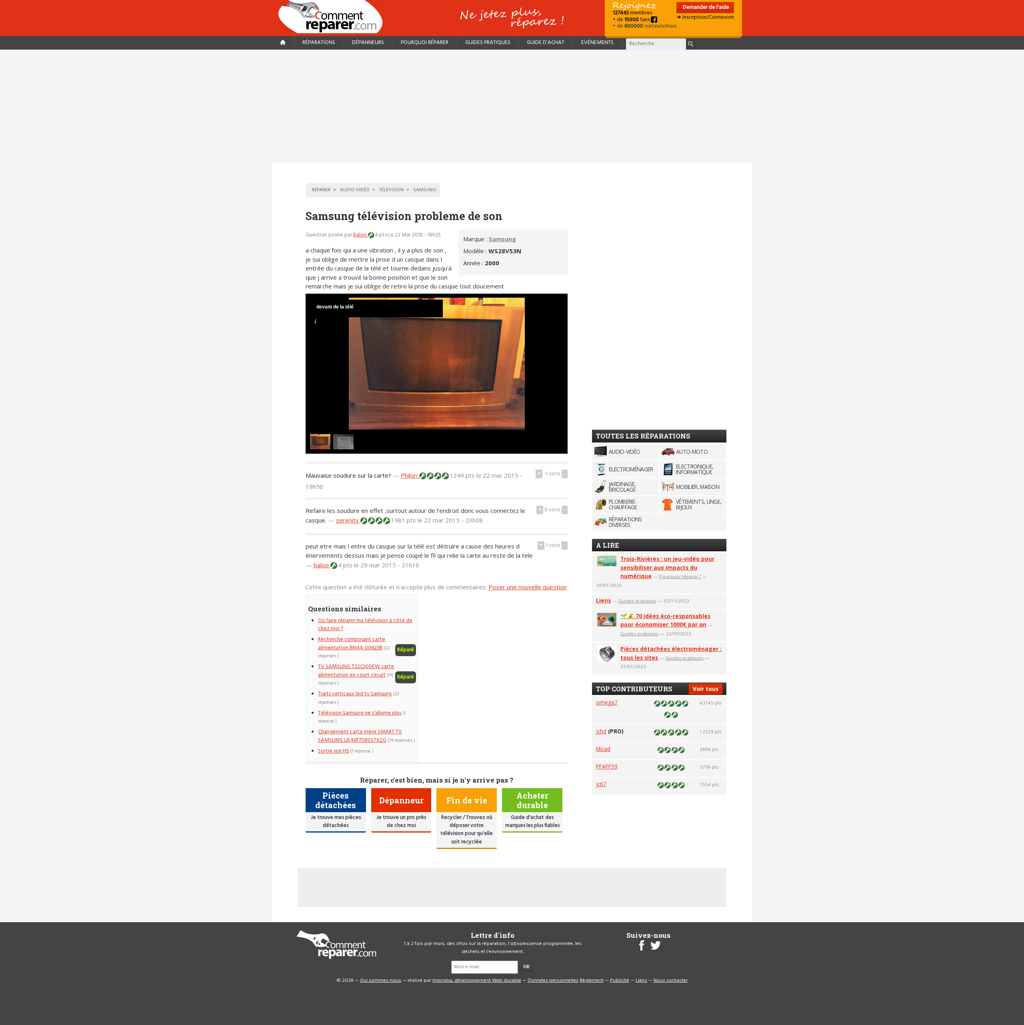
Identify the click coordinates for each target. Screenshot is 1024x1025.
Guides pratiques (487, 42)
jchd (601, 731)
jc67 (601, 784)
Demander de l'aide (705, 7)
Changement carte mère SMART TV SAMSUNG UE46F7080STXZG (360, 736)
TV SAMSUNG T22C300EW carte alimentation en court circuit (356, 671)
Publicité (619, 981)
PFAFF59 (607, 766)
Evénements (597, 42)
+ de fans (632, 20)
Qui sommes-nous (380, 981)
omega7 (607, 702)
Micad (603, 749)
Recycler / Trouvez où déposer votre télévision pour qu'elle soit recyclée (466, 829)
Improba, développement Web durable (476, 981)
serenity (348, 520)
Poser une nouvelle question (527, 587)
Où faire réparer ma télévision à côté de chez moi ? (365, 625)
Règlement (592, 981)
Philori (410, 475)
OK (526, 967)
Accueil (333, 16)
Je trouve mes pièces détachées (336, 821)
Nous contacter (671, 981)
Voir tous (705, 689)
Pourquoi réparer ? (680, 576)
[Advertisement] (512, 106)
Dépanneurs (368, 42)
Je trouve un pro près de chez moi (401, 821)
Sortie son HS (333, 751)
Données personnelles (553, 981)
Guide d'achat (545, 42)
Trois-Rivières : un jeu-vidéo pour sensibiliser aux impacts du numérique (667, 567)
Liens (603, 600)
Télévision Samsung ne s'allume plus (359, 713)
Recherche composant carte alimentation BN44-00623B (351, 643)
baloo (360, 235)
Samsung (502, 239)
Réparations (318, 42)
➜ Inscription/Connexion (705, 17)
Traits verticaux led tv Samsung (355, 694)
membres (632, 13)
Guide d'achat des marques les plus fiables (532, 821)
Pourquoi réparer (424, 42)
